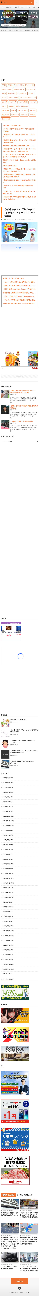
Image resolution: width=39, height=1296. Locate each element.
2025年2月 (6, 864)
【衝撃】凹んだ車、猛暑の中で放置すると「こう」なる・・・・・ (19, 136)
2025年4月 (6, 854)
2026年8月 (6, 778)
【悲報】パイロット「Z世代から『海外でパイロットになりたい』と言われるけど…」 (19, 170)
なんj (4, 97)
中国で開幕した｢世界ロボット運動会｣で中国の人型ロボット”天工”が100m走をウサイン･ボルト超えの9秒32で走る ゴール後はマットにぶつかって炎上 (10, 1243)
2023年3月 (6, 974)
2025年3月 (6, 859)
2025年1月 (6, 868)
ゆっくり (13, 102)
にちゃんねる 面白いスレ (27, 97)
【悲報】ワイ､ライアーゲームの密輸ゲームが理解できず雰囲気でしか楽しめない (29, 1270)
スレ (4, 106)
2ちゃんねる (31, 89)
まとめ (4, 102)
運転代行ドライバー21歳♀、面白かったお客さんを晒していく (19, 161)
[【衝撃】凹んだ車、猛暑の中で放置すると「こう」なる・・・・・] (5, 744)
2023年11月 (6, 935)
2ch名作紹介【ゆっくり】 (26, 85)
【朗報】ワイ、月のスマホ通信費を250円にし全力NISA (18, 187)
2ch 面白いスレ (19, 89)
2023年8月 (6, 950)
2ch (4, 85)
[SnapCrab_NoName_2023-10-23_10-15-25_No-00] (19, 241)
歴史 (32, 110)
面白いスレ (6, 119)
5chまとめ (11, 93)
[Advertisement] (19, 55)
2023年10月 (6, 940)
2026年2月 (6, 806)
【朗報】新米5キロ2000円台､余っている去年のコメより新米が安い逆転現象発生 (19, 176)
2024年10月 (6, 883)
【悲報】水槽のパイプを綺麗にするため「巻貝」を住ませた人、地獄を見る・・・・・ (19, 198)
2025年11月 (6, 821)
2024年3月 (6, 916)
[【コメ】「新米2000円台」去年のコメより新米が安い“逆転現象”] (5, 733)
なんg (30, 93)
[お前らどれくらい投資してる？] (5, 723)
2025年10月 (6, 825)
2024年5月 (6, 907)
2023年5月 (6, 964)
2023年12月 (6, 931)
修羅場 (11, 106)
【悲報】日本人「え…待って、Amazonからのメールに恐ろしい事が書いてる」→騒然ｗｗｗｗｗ (19, 150)
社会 (34, 7)
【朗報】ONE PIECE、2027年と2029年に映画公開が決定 (19, 181)
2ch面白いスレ (7, 89)
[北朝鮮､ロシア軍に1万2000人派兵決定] (5, 424)
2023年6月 (6, 959)
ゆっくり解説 (23, 102)
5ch (4, 93)
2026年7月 (6, 782)
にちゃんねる (13, 97)
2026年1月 (6, 811)
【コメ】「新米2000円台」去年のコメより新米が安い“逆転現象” (19, 130)
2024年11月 (6, 878)
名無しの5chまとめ (22, 106)
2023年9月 (6, 945)
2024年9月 (6, 887)
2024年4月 (6, 911)
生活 (28, 7)
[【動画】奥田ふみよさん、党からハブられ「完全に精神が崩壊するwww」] (5, 754)
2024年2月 (6, 921)
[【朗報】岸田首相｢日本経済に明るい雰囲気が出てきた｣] (5, 409)
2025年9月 (6, 830)
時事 (13, 110)
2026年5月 (6, 792)
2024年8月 (6, 892)
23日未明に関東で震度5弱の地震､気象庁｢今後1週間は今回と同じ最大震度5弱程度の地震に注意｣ (28, 1241)
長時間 (32, 114)
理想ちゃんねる (15, 25)
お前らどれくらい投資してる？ (12, 125)
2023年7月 (6, 954)
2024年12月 (6, 873)
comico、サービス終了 (9, 165)
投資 (16, 7)
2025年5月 (6, 849)
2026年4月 (6, 797)
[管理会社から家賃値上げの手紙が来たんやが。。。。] (5, 764)
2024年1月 (6, 926)
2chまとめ (11, 85)
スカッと (33, 102)
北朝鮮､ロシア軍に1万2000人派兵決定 (21, 421)
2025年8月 (6, 835)
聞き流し (24, 114)
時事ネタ (22, 7)
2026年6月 (6, 787)
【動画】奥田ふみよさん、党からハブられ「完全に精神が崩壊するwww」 (19, 141)
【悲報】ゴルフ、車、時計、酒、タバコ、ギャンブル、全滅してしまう (19, 192)
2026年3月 (6, 801)
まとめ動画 (9, 7)
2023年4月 (6, 969)
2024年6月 (6, 902)
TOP (2, 7)
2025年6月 (6, 845)
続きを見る (19, 248)
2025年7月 (6, 840)
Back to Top (19, 1281)
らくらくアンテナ (24, 1292)
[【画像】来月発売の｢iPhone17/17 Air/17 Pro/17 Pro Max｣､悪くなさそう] (5, 394)
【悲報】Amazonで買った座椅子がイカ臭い (9, 1267)
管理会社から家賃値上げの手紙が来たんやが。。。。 (19, 145)
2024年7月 (6, 897)
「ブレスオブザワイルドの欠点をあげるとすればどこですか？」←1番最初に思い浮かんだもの (19, 156)
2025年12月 (6, 816)
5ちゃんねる (22, 93)
